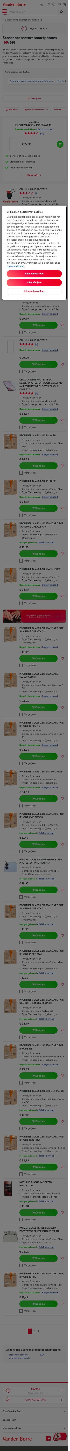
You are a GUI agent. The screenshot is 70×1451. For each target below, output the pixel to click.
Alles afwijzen (34, 282)
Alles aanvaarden (34, 273)
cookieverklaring (15, 266)
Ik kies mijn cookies (34, 291)
